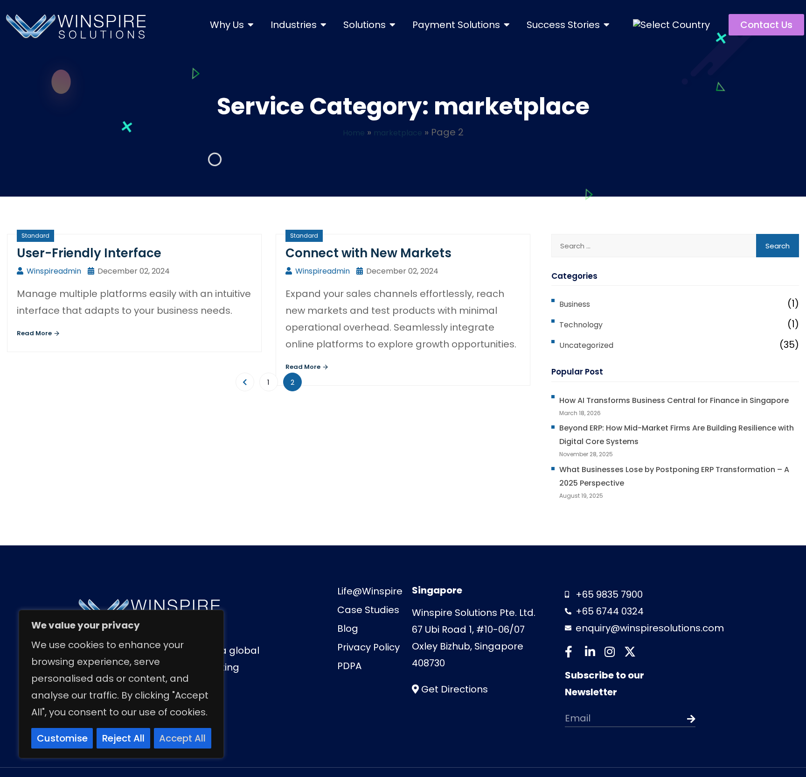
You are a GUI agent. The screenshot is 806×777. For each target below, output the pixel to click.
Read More (35, 339)
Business (579, 303)
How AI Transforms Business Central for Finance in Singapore (674, 408)
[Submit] (682, 748)
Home (347, 132)
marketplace (401, 132)
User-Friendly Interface (99, 253)
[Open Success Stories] (606, 25)
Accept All (182, 738)
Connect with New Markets (380, 253)
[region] (121, 684)
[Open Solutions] (392, 25)
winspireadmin (64, 273)
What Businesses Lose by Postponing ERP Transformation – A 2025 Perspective (654, 503)
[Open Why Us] (251, 25)
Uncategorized (593, 344)
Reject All (123, 738)
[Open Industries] (323, 25)
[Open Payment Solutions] (507, 25)
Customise (62, 738)
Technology (586, 324)
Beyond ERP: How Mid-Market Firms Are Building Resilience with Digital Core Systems (669, 455)
